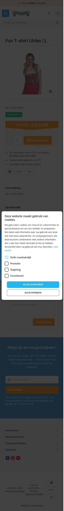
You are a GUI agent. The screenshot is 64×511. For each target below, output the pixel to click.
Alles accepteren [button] (33, 284)
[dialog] (32, 255)
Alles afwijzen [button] (33, 292)
